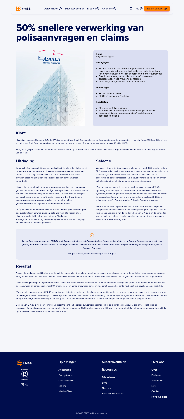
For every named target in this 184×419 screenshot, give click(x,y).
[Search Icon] (131, 8)
